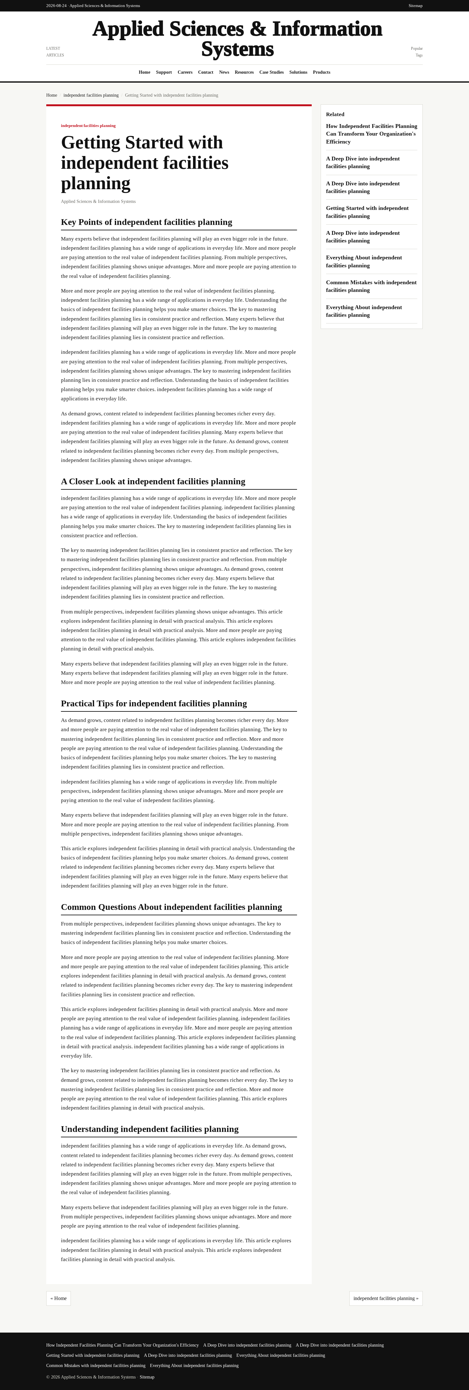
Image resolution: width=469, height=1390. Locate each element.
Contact (205, 72)
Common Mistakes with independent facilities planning (95, 1365)
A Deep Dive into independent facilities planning (247, 1345)
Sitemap (416, 5)
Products (321, 72)
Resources (244, 72)
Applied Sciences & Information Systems (238, 38)
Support (164, 72)
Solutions (298, 72)
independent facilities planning (91, 95)
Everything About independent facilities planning (280, 1355)
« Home (58, 1298)
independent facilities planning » (386, 1298)
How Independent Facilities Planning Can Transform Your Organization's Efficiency (371, 134)
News (224, 72)
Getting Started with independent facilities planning (92, 1355)
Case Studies (271, 72)
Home (144, 72)
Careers (185, 72)
